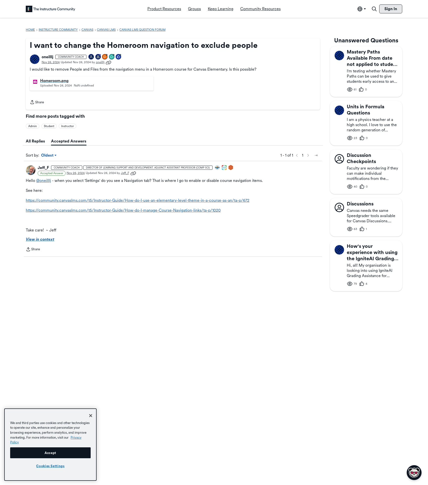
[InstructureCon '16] (231, 168)
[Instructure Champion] (217, 168)
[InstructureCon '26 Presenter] (224, 168)
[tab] (35, 141)
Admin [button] (32, 126)
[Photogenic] (91, 57)
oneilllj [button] (47, 57)
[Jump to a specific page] (316, 155)
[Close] (90, 415)
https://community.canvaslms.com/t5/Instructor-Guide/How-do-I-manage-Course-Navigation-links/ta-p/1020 (123, 210)
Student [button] (49, 126)
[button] (35, 59)
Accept (50, 453)
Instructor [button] (67, 126)
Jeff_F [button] (43, 167)
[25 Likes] (119, 57)
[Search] (374, 8)
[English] (50, 9)
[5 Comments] (112, 57)
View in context (40, 239)
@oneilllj (43, 180)
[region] (50, 444)
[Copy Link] (108, 62)
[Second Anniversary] (98, 57)
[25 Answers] (105, 57)
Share (37, 102)
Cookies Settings (50, 466)
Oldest (47, 155)
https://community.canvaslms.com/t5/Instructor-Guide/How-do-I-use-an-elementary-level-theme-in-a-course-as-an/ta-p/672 (137, 200)
